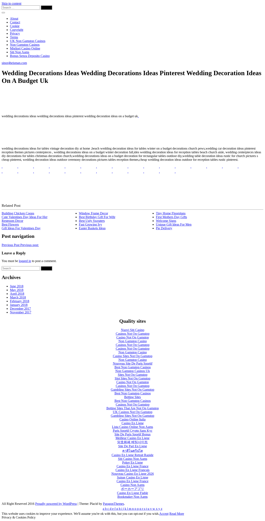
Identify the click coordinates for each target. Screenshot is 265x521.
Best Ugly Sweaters (92, 220)
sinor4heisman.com (14, 63)
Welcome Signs (166, 220)
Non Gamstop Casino (132, 341)
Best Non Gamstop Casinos (132, 367)
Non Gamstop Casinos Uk (132, 371)
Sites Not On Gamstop (132, 374)
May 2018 (16, 290)
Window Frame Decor (93, 213)
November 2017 (20, 312)
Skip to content (11, 3)
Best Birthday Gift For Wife (97, 217)
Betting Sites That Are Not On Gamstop (132, 408)
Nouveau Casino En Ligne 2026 (132, 473)
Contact (15, 22)
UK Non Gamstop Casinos (27, 41)
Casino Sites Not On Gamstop (132, 356)
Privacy (15, 33)
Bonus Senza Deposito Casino (30, 56)
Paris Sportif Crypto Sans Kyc (132, 430)
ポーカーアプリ (132, 489)
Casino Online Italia (132, 419)
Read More (176, 513)
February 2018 (19, 301)
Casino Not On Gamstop (132, 337)
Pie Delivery (164, 228)
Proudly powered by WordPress (56, 503)
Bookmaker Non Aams (132, 496)
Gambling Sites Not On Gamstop (132, 389)
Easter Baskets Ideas (92, 228)
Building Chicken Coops (18, 213)
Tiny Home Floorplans (171, 213)
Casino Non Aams (132, 485)
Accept (164, 513)
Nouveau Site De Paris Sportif (132, 363)
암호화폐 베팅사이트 (132, 442)
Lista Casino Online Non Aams (132, 427)
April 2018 (17, 293)
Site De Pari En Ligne (132, 446)
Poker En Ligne (132, 462)
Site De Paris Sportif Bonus (132, 434)
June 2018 (16, 286)
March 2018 (18, 297)
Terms (14, 37)
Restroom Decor (12, 220)
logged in (25, 261)
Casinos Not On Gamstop (132, 333)
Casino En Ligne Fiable (132, 493)
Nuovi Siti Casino (132, 330)
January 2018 (19, 305)
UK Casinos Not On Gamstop (132, 412)
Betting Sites (132, 397)
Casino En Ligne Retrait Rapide (132, 455)
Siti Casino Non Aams (132, 459)
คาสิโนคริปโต (132, 450)
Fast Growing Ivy (90, 224)
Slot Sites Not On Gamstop (132, 378)
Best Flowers (10, 224)
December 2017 (20, 308)
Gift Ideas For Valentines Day (21, 228)
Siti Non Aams (19, 52)
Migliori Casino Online (25, 48)
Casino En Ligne (133, 423)
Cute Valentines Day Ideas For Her (24, 217)
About (14, 18)
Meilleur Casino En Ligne (132, 438)
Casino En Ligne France (132, 466)
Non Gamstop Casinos (25, 44)
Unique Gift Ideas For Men (174, 224)
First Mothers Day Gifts (171, 217)
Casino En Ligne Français (132, 470)
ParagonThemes (113, 503)
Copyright (16, 29)
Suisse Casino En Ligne (132, 477)
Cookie (14, 26)
